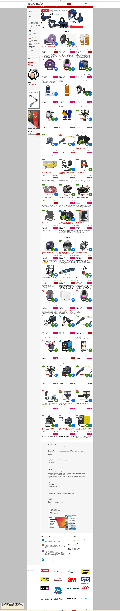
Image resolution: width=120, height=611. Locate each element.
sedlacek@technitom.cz (32, 84)
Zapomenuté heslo (30, 65)
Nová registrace (30, 64)
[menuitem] (29, 7)
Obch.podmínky (53, 0)
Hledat (69, 3)
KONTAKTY (57, 604)
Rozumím (74, 610)
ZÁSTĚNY (29, 16)
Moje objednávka (64, 0)
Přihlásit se (30, 62)
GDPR (59, 0)
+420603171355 (31, 85)
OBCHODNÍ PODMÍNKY (63, 604)
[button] (45, 18)
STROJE (29, 15)
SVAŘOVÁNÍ (30, 11)
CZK (87, 0)
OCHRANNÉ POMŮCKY (31, 14)
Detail (56, 127)
